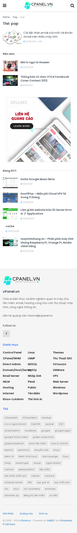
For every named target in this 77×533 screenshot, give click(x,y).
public (32, 387)
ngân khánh (53, 462)
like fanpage (50, 456)
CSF (61, 424)
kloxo (56, 450)
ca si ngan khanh (15, 424)
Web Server (60, 382)
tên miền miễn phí (15, 475)
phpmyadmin (27, 469)
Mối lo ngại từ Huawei (35, 62)
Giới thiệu (8, 513)
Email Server (11, 376)
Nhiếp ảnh (34, 376)
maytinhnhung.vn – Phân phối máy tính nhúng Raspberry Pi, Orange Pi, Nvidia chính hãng (47, 242)
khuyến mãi (41, 450)
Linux (31, 352)
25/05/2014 (28, 218)
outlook (9, 469)
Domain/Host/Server (17, 370)
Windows (59, 387)
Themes (58, 352)
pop (22, 17)
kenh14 (9, 450)
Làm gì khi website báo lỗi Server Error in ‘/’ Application (46, 211)
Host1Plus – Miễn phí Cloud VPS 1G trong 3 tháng (43, 195)
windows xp (12, 495)
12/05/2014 (30, 41)
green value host (43, 437)
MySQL (32, 370)
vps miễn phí (62, 482)
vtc (6, 488)
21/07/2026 (13, 231)
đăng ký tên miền (34, 495)
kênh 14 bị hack (28, 456)
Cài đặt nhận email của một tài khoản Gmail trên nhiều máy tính (48, 35)
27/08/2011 (27, 202)
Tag (15, 17)
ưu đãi (53, 495)
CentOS (35, 424)
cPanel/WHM (12, 358)
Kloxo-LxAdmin (13, 399)
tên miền (45, 469)
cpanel (49, 424)
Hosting (8, 387)
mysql (37, 462)
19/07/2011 (27, 184)
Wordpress (60, 393)
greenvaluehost (14, 443)
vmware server (14, 482)
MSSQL (32, 364)
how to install (59, 443)
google (45, 430)
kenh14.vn (24, 450)
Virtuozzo (59, 364)
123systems (30, 417)
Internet (8, 393)
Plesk (31, 382)
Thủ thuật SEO (62, 358)
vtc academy (32, 488)
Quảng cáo (26, 513)
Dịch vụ (43, 513)
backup (46, 417)
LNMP (31, 358)
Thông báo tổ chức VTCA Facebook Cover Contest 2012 (45, 78)
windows (50, 488)
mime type (22, 462)
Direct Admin (12, 364)
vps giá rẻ (43, 482)
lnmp (8, 462)
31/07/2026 (28, 251)
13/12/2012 (27, 85)
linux (65, 456)
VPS (55, 376)
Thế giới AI (35, 399)
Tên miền (34, 393)
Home (6, 17)
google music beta (16, 437)
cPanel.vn (25, 520)
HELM (6, 382)
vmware (49, 475)
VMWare (58, 370)
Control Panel (12, 352)
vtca (16, 488)
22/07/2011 (27, 67)
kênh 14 (9, 456)
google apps (62, 430)
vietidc (35, 475)
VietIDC (51, 520)
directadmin (12, 430)
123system (11, 417)
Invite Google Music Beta (38, 179)
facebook (30, 430)
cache (10, 226)
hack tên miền (37, 443)
